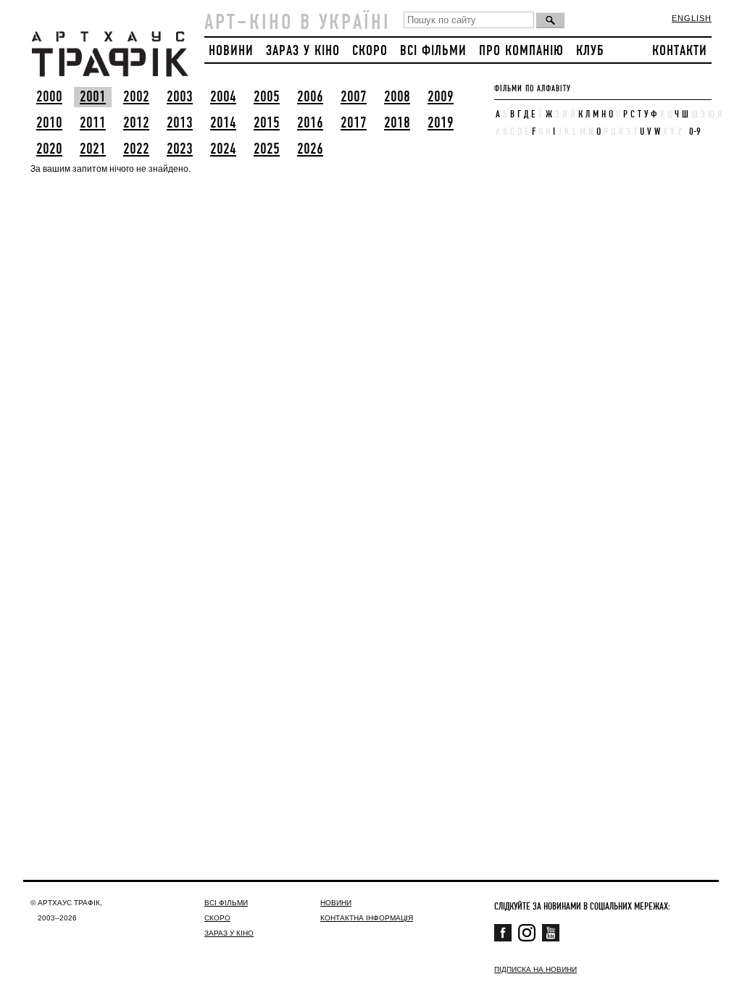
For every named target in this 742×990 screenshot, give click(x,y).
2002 (136, 97)
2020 (49, 149)
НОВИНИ (231, 51)
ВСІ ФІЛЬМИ (433, 51)
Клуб (590, 51)
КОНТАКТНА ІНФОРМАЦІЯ (366, 918)
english (692, 18)
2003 (180, 97)
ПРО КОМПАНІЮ (521, 51)
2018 (397, 123)
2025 (267, 149)
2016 (310, 123)
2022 (136, 149)
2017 (354, 123)
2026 (310, 149)
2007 (354, 97)
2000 (49, 97)
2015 (267, 123)
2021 (93, 149)
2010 (49, 123)
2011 (93, 123)
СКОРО (370, 51)
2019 (441, 123)
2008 (397, 97)
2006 (310, 97)
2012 (136, 123)
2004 (223, 97)
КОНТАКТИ (679, 51)
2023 (180, 149)
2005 (267, 97)
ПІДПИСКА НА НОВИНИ (535, 969)
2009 (441, 97)
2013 (180, 123)
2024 (223, 149)
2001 (93, 97)
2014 (223, 123)
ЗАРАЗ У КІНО (303, 51)
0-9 (695, 132)
